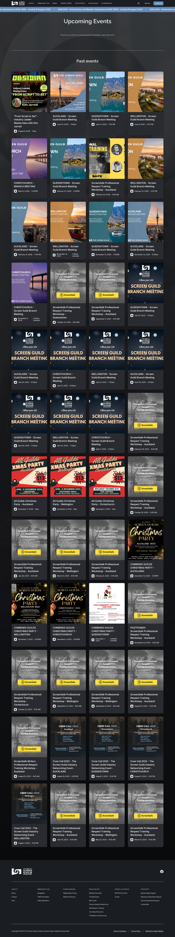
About (13, 893)
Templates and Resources (98, 915)
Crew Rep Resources (96, 912)
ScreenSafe (145, 904)
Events (117, 897)
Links (13, 900)
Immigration (41, 893)
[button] (31, 3)
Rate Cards (93, 900)
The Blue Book (94, 897)
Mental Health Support (148, 893)
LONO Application (43, 900)
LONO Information (43, 897)
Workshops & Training (96, 908)
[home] (18, 3)
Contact (14, 897)
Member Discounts (95, 893)
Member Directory (69, 897)
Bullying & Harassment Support (151, 897)
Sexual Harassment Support (150, 900)
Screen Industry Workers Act (98, 904)
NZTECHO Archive (121, 893)
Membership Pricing (70, 893)
